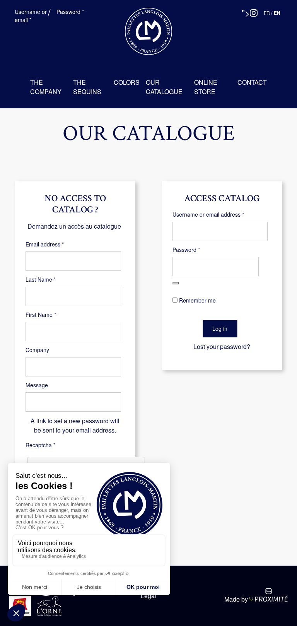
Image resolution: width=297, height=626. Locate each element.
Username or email (33, 16)
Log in (219, 328)
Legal (148, 595)
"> (246, 12)
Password (70, 11)
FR (267, 12)
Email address (56, 244)
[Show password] (175, 283)
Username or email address (219, 214)
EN (277, 12)
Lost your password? (221, 346)
